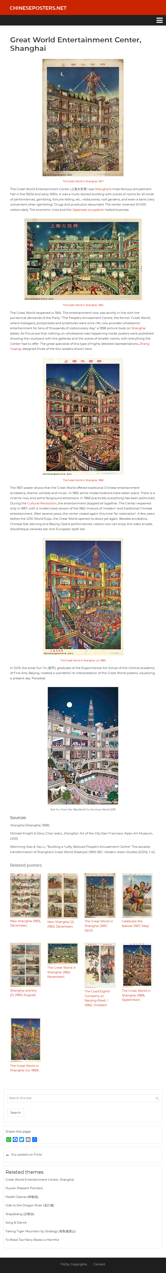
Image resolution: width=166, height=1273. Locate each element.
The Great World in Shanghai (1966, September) (136, 995)
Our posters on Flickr (26, 1154)
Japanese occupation (88, 209)
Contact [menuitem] (99, 1264)
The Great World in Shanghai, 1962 (83, 305)
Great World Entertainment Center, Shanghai (39, 1179)
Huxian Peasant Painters (24, 1188)
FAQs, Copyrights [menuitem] (74, 1264)
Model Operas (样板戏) (21, 1196)
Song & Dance (16, 1222)
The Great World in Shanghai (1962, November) (61, 972)
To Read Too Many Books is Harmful (32, 1239)
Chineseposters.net (38, 8)
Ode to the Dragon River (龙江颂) (29, 1205)
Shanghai (102, 189)
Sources (18, 818)
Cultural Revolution (41, 503)
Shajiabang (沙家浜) (19, 1214)
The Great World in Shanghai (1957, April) (99, 926)
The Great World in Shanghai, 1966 (83, 480)
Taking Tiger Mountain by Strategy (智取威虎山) (40, 1231)
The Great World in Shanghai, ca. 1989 (83, 660)
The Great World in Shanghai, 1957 (83, 181)
